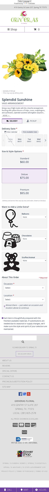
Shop (14, 29)
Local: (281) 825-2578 (24, 413)
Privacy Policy (8, 471)
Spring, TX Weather (12, 467)
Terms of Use (42, 471)
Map (25, 489)
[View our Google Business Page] (24, 395)
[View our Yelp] (28, 395)
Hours (42, 489)
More (5, 115)
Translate (31, 3)
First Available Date (30, 132)
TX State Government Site (34, 467)
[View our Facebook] (20, 395)
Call (9, 489)
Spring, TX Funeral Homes (14, 463)
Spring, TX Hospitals (37, 463)
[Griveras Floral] (24, 23)
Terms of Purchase (25, 471)
